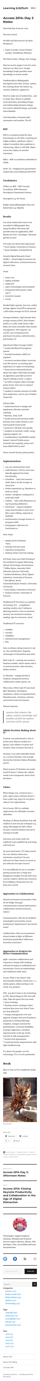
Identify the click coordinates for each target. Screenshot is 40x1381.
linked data (21, 1154)
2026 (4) (9, 1334)
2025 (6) (9, 1337)
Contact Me (8, 1367)
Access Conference (10, 1154)
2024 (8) (9, 1340)
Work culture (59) (13, 1297)
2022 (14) (9, 1346)
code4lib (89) (11, 1313)
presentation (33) (13, 1325)
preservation (13, 1157)
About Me (7, 1357)
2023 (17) (9, 1343)
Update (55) (10, 1300)
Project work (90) (13, 1294)
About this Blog (10, 1362)
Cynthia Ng (10, 1152)
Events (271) (10, 1291)
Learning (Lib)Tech (15, 8)
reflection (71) (11, 1316)
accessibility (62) (12, 1319)
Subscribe (30, 1271)
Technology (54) (12, 1303)
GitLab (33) (10, 1322)
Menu (33, 8)
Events (31, 1152)
